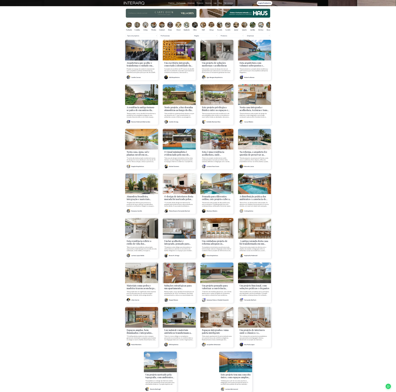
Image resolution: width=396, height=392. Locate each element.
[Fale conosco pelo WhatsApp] (388, 386)
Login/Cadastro (264, 3)
